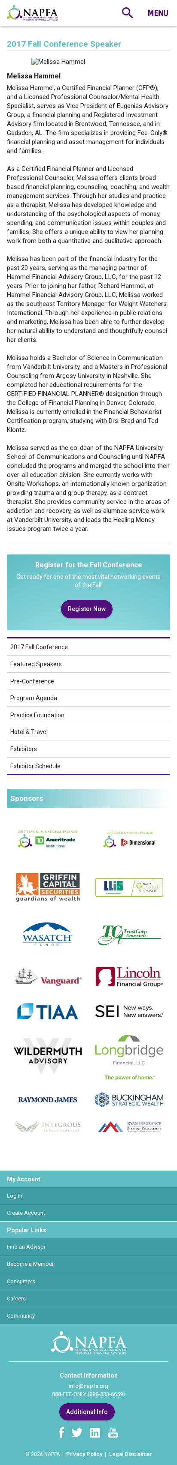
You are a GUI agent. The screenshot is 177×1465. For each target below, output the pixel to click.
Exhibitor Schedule (35, 766)
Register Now (87, 608)
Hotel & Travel (29, 731)
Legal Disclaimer (130, 1454)
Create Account (26, 1213)
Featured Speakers (36, 664)
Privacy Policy (84, 1454)
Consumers (21, 1281)
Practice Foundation (37, 715)
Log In (14, 1195)
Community (21, 1315)
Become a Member (30, 1264)
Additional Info (87, 1411)
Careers (16, 1298)
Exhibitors (23, 749)
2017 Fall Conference (39, 647)
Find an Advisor (26, 1246)
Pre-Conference (32, 681)
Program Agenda (33, 698)
